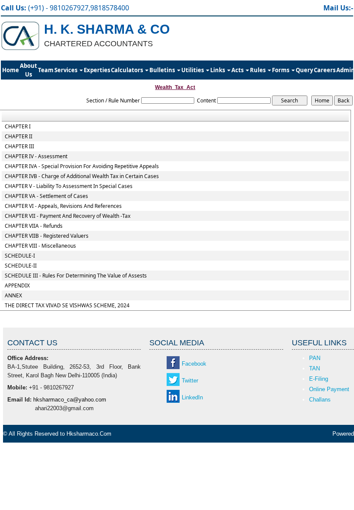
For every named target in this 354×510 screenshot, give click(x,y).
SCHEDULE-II (21, 265)
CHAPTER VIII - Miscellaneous (40, 245)
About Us (28, 70)
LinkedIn (192, 397)
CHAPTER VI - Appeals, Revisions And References (63, 206)
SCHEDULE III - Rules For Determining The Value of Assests (76, 275)
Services (66, 70)
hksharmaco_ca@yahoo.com (69, 399)
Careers (324, 70)
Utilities (193, 70)
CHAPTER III (19, 146)
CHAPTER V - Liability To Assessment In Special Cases (69, 186)
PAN (314, 358)
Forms (281, 70)
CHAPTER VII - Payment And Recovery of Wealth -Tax (67, 216)
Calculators (127, 70)
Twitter (190, 380)
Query (304, 70)
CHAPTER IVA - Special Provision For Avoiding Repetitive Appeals (82, 166)
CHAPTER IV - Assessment (36, 156)
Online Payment (329, 389)
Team (46, 70)
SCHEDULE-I (20, 255)
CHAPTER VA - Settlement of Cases (46, 196)
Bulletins (162, 70)
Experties (97, 70)
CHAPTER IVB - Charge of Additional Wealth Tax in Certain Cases (82, 176)
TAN (314, 368)
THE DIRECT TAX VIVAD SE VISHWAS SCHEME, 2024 (67, 305)
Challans (320, 399)
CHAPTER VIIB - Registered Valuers (46, 236)
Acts (238, 70)
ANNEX (13, 295)
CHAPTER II (18, 136)
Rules (258, 70)
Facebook (194, 363)
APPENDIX (17, 285)
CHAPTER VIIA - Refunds (34, 226)
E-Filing (318, 379)
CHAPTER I (18, 126)
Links (218, 70)
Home (10, 70)
